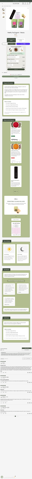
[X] (5, 72)
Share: (3, 72)
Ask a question (27, 349)
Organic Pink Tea (13, 128)
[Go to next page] (18, 416)
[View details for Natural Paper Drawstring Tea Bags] (21, 50)
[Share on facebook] (27, 372)
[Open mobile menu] (2, 4)
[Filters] (26, 359)
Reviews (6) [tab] (2, 358)
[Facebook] (4, 72)
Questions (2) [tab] (6, 358)
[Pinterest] (6, 72)
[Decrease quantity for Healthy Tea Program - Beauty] (2, 44)
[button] (2, 477)
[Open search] (23, 359)
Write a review (27, 348)
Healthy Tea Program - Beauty (16, 32)
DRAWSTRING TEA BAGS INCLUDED (16, 201)
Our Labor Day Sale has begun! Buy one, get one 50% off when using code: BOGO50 (16, 1)
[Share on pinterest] (31, 372)
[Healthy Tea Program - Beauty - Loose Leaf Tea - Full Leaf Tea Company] (28, 8)
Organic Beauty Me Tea (14, 150)
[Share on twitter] (29, 372)
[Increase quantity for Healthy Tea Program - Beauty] (7, 44)
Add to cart (16, 69)
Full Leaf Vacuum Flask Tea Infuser (15, 181)
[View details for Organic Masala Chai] (16, 50)
